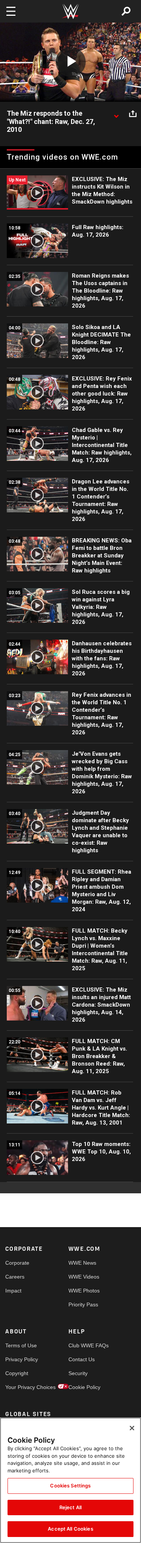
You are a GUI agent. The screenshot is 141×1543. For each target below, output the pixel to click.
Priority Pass (83, 1304)
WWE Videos (83, 1277)
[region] (70, 1480)
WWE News (82, 1263)
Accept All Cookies (70, 1529)
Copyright (16, 1373)
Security (78, 1373)
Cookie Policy (84, 1387)
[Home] (70, 11)
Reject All (70, 1507)
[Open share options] (132, 114)
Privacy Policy (21, 1359)
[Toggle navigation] (11, 11)
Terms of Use (21, 1345)
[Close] (132, 1428)
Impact (13, 1291)
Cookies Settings (70, 1486)
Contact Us (81, 1359)
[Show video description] (116, 114)
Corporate (17, 1263)
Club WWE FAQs (84, 1345)
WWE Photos (84, 1291)
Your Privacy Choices (21, 1387)
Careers (14, 1277)
